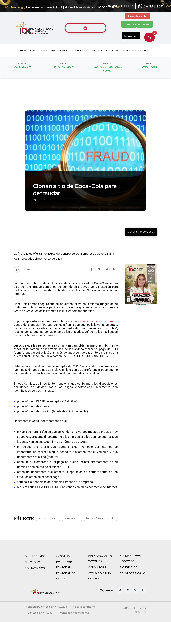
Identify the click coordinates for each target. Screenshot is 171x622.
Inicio (23, 50)
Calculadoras (80, 50)
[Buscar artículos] (85, 28)
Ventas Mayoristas (72, 518)
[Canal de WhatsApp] (150, 6)
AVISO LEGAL (64, 556)
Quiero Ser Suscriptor (137, 24)
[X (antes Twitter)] (135, 590)
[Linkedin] (143, 590)
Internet (42, 518)
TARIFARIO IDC (128, 567)
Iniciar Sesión (136, 15)
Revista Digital (38, 50)
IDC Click (97, 50)
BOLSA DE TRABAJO (132, 573)
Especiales (112, 50)
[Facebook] (120, 590)
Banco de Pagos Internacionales (100, 518)
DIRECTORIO (32, 562)
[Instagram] (127, 590)
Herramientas (59, 50)
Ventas (55, 518)
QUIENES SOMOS (35, 556)
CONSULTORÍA (97, 567)
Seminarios (130, 35)
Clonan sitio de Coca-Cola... (144, 231)
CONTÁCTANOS (35, 568)
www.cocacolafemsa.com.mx (98, 321)
